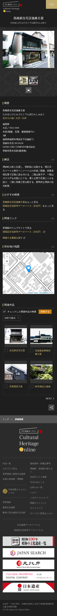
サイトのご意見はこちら (41, 513)
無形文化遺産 (9, 507)
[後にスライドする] (50, 398)
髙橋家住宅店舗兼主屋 (14, 202)
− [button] (7, 261)
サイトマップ (36, 508)
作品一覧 (7, 463)
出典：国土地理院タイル (44, 292)
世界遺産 (7, 502)
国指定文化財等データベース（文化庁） (23, 206)
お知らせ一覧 (36, 487)
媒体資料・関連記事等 (40, 463)
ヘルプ (33, 492)
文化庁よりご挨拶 (38, 477)
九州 (24, 118)
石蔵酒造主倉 (16, 386)
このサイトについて (39, 497)
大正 (18, 118)
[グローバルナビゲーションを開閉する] (51, 4)
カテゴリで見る (10, 468)
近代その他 (8, 118)
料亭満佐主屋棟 (43, 386)
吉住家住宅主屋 (17, 350)
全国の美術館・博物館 (13, 479)
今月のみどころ (37, 482)
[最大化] (7, 268)
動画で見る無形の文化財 (14, 512)
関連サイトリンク (38, 503)
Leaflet (30, 292)
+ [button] (7, 256)
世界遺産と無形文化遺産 (14, 474)
